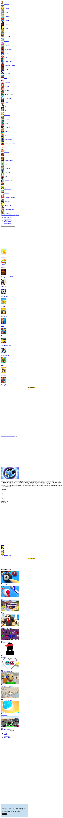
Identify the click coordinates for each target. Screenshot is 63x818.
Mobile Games (7, 734)
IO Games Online (8, 220)
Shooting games (7, 223)
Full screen (3, 502)
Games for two (7, 219)
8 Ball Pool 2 (4, 585)
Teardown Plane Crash (6, 628)
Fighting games (7, 217)
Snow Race (3, 599)
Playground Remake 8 (6, 642)
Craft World (3, 613)
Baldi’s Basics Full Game (7, 686)
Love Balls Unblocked (6, 671)
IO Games (6, 736)
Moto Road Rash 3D (6, 729)
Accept (4, 813)
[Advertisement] (31, 238)
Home (5, 733)
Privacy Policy (7, 737)
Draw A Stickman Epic (6, 700)
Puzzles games (7, 221)
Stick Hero (3, 657)
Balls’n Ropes (4, 715)
